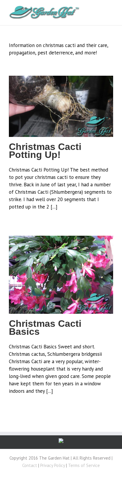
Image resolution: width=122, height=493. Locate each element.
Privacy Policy (52, 465)
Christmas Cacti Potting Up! (45, 150)
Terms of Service (84, 465)
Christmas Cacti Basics (45, 327)
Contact (29, 465)
